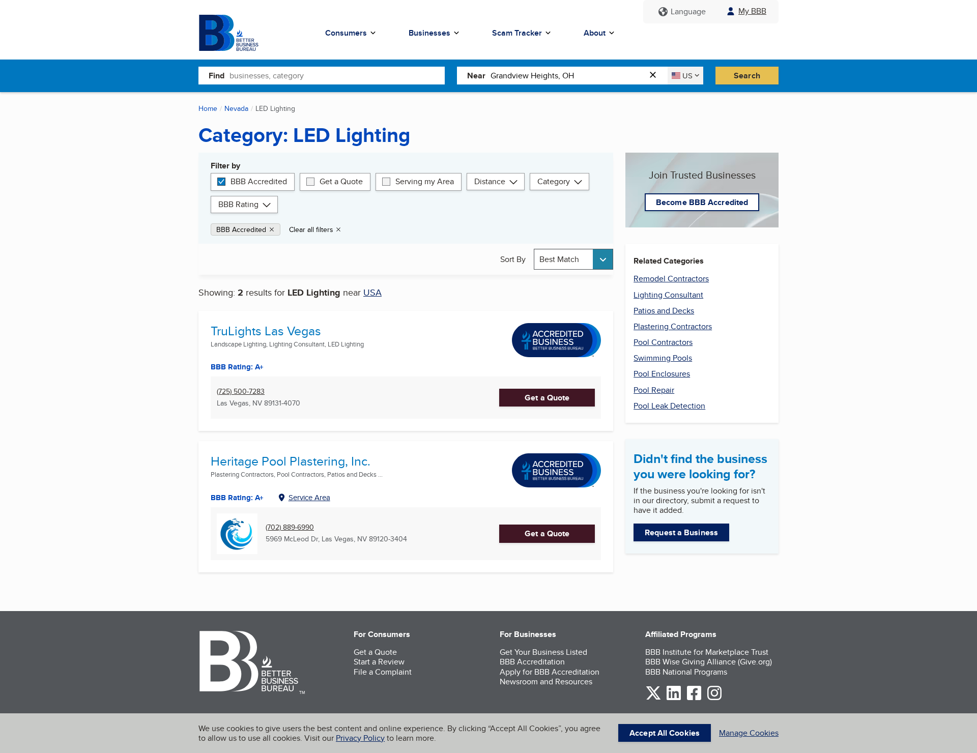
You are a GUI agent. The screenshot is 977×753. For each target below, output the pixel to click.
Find (216, 75)
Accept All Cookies (664, 733)
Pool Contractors (663, 342)
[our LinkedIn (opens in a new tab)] (674, 698)
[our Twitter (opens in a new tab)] (653, 698)
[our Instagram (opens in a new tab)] (714, 698)
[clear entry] (656, 75)
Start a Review (379, 662)
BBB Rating (238, 204)
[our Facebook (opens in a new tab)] (694, 698)
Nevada (236, 108)
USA (372, 292)
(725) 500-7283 (241, 391)
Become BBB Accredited (702, 202)
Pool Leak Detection (669, 406)
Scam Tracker (517, 33)
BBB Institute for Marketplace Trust (706, 652)
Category (553, 181)
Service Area (309, 497)
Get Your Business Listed (543, 652)
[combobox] (337, 75)
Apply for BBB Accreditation (549, 672)
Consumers (346, 33)
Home (207, 108)
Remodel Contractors (671, 278)
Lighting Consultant (668, 295)
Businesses (429, 33)
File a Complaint (383, 672)
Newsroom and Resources (546, 681)
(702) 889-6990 (290, 527)
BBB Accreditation (532, 662)
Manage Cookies (749, 733)
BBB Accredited (259, 181)
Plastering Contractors (673, 326)
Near (476, 75)
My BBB (752, 11)
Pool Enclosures (662, 374)
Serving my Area (424, 181)
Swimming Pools (663, 358)
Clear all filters (311, 229)
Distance (489, 181)
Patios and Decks (664, 310)
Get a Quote (341, 181)
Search (747, 75)
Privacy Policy (360, 738)
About (595, 33)
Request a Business (681, 532)
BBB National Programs (686, 672)
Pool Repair (654, 390)
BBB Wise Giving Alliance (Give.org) (708, 662)
